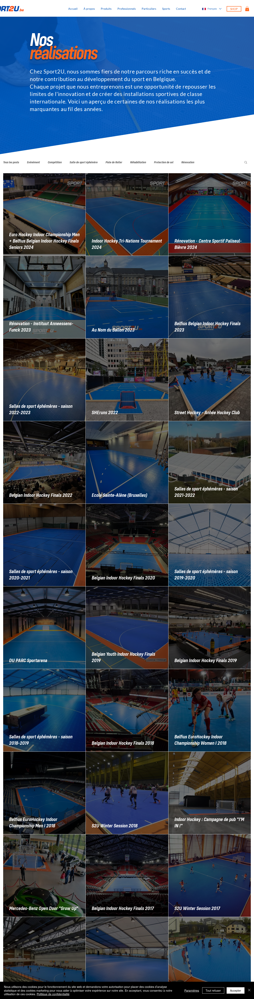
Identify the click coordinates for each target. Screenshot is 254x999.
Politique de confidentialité (53, 994)
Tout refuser (213, 990)
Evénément (33, 162)
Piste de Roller (114, 162)
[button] (166, 9)
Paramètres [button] (191, 990)
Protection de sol (163, 162)
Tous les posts (11, 162)
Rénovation (187, 162)
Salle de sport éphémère (84, 162)
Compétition (55, 162)
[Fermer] (249, 990)
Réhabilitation (138, 162)
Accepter (235, 990)
